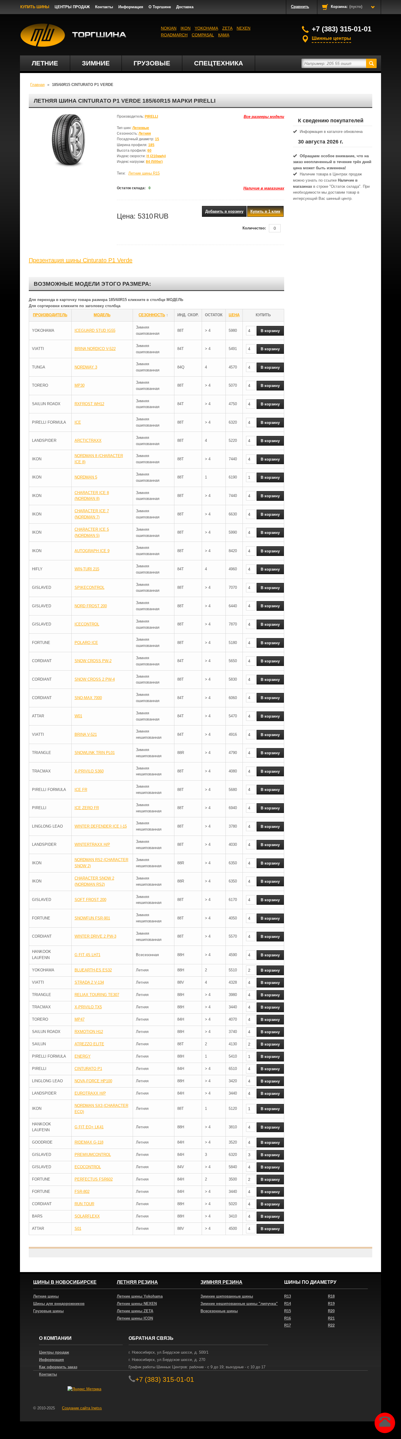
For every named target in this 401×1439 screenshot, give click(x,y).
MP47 (80, 1019)
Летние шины (46, 1296)
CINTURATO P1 (88, 1068)
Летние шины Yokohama (140, 1296)
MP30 (80, 385)
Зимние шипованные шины (227, 1296)
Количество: (254, 228)
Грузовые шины (48, 1311)
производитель (50, 315)
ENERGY (83, 1056)
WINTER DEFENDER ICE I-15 (101, 826)
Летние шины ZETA (135, 1311)
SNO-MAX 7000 (88, 698)
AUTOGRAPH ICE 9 (92, 551)
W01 (78, 716)
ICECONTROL (87, 624)
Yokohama (206, 28)
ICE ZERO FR (87, 808)
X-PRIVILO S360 (89, 771)
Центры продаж (54, 1352)
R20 (331, 1311)
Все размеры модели (264, 116)
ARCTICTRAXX (88, 440)
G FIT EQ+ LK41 (89, 1127)
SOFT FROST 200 (90, 899)
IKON (186, 28)
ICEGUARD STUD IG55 (95, 330)
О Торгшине (160, 7)
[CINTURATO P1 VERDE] (68, 143)
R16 (287, 1318)
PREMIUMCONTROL (93, 1154)
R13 (287, 1296)
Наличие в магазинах (263, 188)
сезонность (152, 315)
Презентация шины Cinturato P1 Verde (80, 260)
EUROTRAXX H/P (90, 1093)
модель (102, 315)
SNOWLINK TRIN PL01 (95, 752)
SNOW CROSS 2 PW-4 (95, 679)
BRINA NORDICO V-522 (95, 348)
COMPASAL (203, 35)
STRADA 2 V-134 (89, 982)
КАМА (223, 35)
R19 (331, 1303)
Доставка (184, 7)
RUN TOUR (84, 1204)
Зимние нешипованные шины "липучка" (239, 1303)
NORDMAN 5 (86, 477)
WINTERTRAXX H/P (92, 844)
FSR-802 (82, 1191)
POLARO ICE (86, 642)
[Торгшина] (73, 35)
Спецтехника (218, 63)
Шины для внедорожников (59, 1303)
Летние (45, 63)
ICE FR (81, 789)
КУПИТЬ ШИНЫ (34, 7)
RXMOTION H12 (89, 1031)
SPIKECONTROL (90, 587)
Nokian (168, 28)
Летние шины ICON (135, 1318)
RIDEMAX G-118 (89, 1142)
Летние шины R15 (144, 173)
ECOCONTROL (88, 1167)
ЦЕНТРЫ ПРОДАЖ (72, 7)
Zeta (227, 28)
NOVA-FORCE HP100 (93, 1081)
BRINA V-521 (86, 734)
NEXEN (243, 28)
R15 (287, 1311)
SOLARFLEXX (87, 1216)
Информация (130, 7)
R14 (287, 1303)
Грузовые (152, 63)
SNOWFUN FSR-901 (92, 918)
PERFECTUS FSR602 (94, 1179)
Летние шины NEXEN (137, 1303)
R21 (331, 1318)
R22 (331, 1325)
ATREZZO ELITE (89, 1044)
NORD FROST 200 (91, 606)
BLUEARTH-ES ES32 (93, 970)
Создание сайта (82, 1408)
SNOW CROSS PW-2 (93, 661)
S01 (78, 1228)
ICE (78, 422)
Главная (37, 84)
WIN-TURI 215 (87, 569)
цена (234, 315)
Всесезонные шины (219, 1311)
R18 (331, 1296)
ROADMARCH (174, 35)
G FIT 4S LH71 (87, 955)
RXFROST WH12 (89, 404)
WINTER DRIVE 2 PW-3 (95, 936)
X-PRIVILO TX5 (88, 1007)
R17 (287, 1325)
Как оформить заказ (58, 1367)
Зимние (96, 63)
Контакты (104, 7)
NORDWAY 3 (86, 367)
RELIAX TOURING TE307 (97, 994)
